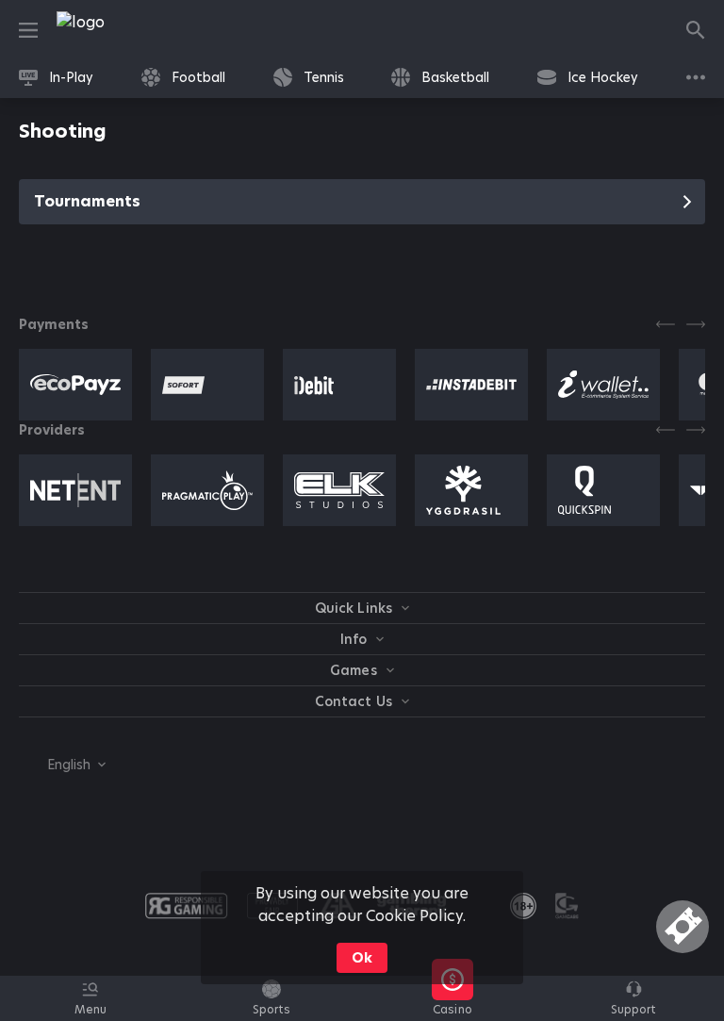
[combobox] (62, 764)
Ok (362, 957)
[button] (452, 1008)
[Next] (695, 324)
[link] (123, 30)
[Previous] (665, 324)
